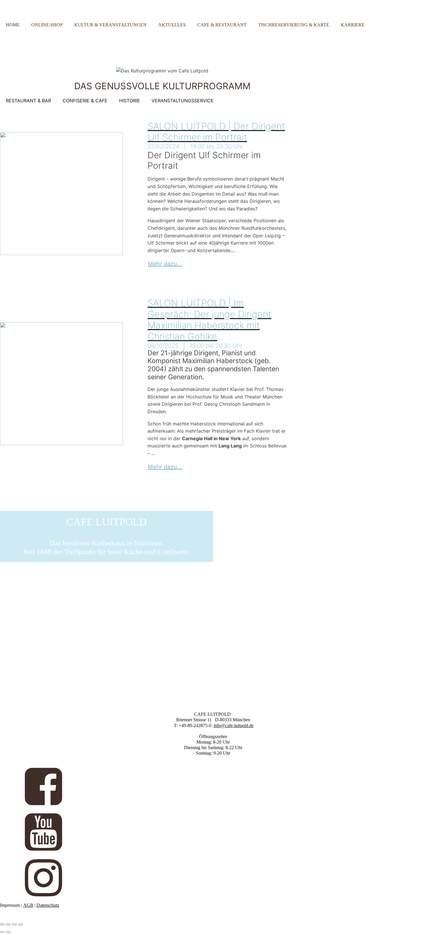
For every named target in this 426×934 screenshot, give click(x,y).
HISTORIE (129, 100)
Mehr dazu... (165, 263)
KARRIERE (353, 24)
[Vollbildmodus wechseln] (8, 924)
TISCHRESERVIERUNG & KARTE (293, 24)
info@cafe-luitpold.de (234, 725)
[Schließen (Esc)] (20, 924)
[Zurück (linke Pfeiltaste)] (2, 932)
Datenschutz (48, 905)
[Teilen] (14, 924)
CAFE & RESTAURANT (222, 24)
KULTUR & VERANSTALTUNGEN (110, 24)
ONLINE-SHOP (47, 24)
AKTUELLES (172, 24)
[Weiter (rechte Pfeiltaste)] (8, 932)
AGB (28, 905)
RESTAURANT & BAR (28, 100)
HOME (13, 24)
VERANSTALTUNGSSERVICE (183, 100)
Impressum (10, 905)
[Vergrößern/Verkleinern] (2, 924)
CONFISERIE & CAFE (85, 100)
